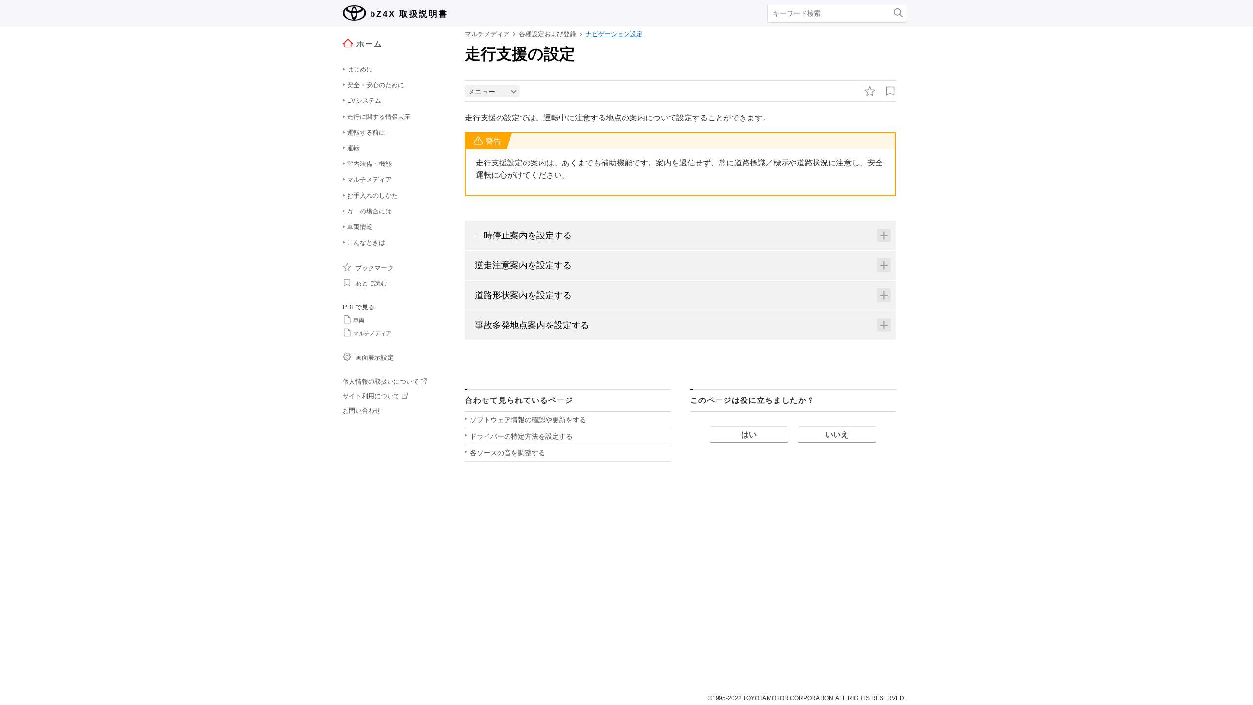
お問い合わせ (362, 410)
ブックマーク (374, 268)
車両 (358, 320)
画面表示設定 (374, 357)
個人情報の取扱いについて (381, 381)
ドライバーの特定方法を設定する (521, 436)
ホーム (369, 44)
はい (749, 434)
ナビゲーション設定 (614, 34)
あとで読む (371, 283)
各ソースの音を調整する (507, 453)
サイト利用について (371, 396)
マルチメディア (372, 333)
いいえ (837, 434)
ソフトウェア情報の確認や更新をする (528, 419)
